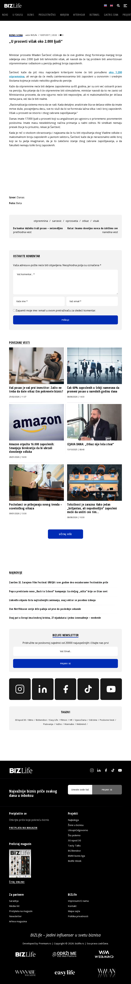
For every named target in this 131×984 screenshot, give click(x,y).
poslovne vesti (107, 719)
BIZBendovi (74, 850)
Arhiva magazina (18, 921)
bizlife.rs (79, 943)
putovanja (48, 724)
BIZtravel (95, 14)
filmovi (64, 719)
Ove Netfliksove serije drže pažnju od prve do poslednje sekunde (45, 609)
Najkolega (73, 819)
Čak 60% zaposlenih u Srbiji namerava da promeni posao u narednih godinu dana (93, 390)
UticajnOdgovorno (78, 830)
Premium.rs (45, 943)
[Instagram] (20, 689)
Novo (5, 14)
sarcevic (57, 221)
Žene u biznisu (76, 825)
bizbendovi (41, 719)
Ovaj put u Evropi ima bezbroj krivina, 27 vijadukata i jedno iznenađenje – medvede (55, 617)
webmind (81, 724)
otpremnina (41, 221)
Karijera (64, 14)
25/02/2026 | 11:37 (17, 396)
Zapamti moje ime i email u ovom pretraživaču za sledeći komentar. (56, 310)
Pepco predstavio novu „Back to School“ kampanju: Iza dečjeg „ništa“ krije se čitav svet (58, 591)
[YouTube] (111, 689)
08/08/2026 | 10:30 (75, 517)
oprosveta (72, 221)
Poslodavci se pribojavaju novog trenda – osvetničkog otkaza (35, 506)
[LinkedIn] (43, 689)
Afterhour (79, 14)
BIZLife (34, 35)
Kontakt (72, 906)
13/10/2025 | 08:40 (75, 449)
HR (71, 719)
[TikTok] (88, 689)
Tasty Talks (74, 845)
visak (96, 221)
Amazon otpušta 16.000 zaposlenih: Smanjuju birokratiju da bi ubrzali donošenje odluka (31, 448)
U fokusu (18, 14)
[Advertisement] (65, 171)
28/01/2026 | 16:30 (17, 457)
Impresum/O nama (78, 900)
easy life (53, 719)
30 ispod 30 (20, 719)
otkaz (85, 221)
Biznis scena (16, 35)
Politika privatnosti (78, 916)
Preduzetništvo (47, 14)
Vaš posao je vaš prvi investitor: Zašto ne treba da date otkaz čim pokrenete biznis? (36, 390)
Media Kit (14, 906)
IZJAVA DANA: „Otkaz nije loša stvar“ (90, 444)
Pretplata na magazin (20, 911)
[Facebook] (65, 689)
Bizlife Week (74, 860)
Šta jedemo (74, 835)
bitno (30, 719)
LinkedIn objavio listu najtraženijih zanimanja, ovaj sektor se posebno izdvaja (52, 600)
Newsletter (15, 916)
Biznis (30, 14)
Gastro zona (111, 14)
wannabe (69, 724)
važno (59, 724)
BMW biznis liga (76, 855)
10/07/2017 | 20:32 (48, 35)
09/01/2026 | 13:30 (17, 513)
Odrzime (93, 719)
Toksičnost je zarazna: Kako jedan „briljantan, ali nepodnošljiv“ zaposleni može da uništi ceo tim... (92, 508)
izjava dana (80, 719)
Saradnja (14, 900)
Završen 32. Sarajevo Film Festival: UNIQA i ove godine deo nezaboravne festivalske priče (58, 582)
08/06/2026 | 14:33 (75, 396)
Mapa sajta (74, 911)
